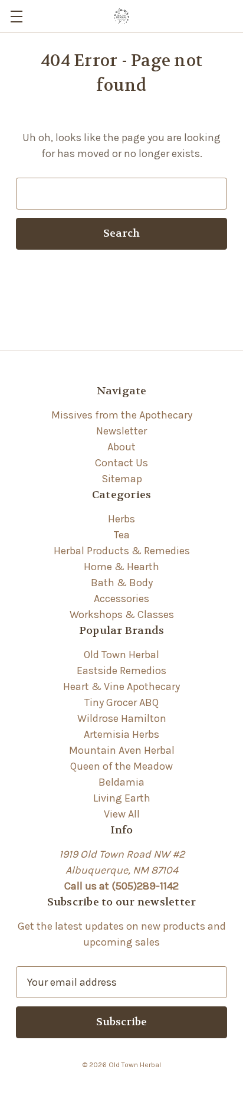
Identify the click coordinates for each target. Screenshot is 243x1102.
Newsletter (121, 430)
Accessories (121, 598)
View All (122, 813)
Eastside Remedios (121, 670)
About (121, 446)
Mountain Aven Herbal (122, 750)
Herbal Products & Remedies (122, 550)
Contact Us (121, 462)
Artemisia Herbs (121, 734)
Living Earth (121, 798)
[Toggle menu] (16, 16)
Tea (122, 534)
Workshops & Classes (122, 614)
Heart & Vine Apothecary (121, 686)
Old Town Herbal (121, 654)
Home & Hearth (121, 566)
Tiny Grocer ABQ (121, 702)
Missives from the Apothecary (121, 414)
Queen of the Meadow (121, 766)
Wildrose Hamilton (121, 718)
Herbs (121, 518)
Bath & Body (122, 582)
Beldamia (121, 782)
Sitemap (121, 478)
